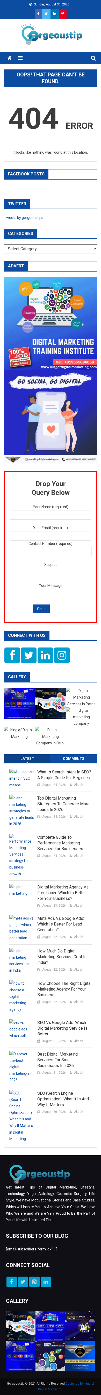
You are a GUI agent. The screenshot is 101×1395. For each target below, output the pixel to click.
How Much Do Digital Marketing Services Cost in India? (61, 957)
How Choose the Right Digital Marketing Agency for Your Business (64, 989)
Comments (73, 759)
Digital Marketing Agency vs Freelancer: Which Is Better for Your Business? (63, 893)
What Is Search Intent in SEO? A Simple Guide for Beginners (64, 775)
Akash (78, 785)
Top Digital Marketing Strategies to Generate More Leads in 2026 (63, 804)
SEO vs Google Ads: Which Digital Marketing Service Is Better (62, 1028)
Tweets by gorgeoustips (23, 218)
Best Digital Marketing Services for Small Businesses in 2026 (57, 1060)
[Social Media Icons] (12, 655)
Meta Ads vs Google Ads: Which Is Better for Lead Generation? (60, 924)
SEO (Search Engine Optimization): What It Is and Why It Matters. (63, 1099)
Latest (27, 759)
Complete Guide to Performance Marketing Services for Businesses (60, 843)
